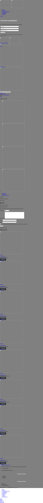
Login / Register (4, 496)
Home (1, 43)
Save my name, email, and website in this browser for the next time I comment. (14, 224)
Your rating (2, 210)
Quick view (2, 260)
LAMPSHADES (5, 43)
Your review (2, 218)
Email (1, 222)
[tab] (22, 193)
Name (1, 220)
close (1, 96)
